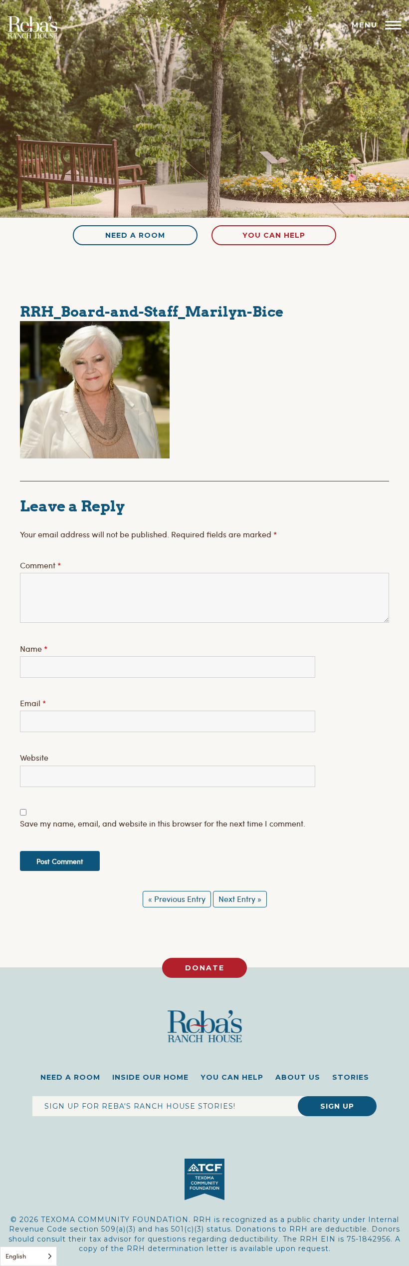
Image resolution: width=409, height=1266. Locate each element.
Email (33, 703)
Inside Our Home (150, 1077)
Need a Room (135, 235)
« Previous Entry (176, 898)
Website (34, 757)
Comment (40, 565)
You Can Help (273, 235)
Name (33, 648)
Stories (350, 1077)
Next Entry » (239, 898)
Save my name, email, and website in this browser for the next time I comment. (162, 823)
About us (297, 1077)
